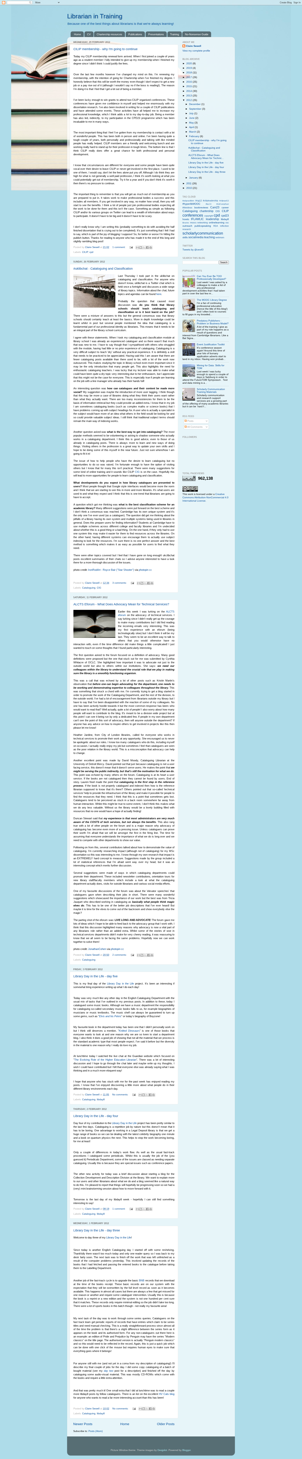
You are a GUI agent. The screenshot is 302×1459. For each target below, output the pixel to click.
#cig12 (198, 200)
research (186, 229)
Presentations (156, 34)
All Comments (195, 427)
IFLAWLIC (197, 219)
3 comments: (119, 583)
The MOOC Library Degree (212, 300)
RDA (215, 226)
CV (89, 34)
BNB (141, 1280)
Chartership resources (109, 34)
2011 (189, 183)
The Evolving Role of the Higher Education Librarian (105, 1059)
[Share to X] (144, 247)
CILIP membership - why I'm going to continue (105, 49)
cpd (91, 252)
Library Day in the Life (120, 983)
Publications (135, 34)
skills (185, 237)
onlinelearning (216, 222)
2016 (189, 82)
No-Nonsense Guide (196, 34)
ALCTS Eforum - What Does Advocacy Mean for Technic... (206, 156)
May (192, 122)
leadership (212, 219)
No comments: (120, 1094)
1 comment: (119, 247)
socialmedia (195, 237)
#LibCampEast (222, 204)
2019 (189, 68)
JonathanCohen (97, 949)
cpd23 (225, 215)
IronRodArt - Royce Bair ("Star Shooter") (111, 569)
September (195, 109)
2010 (189, 188)
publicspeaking (203, 226)
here (158, 294)
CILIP (85, 252)
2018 (189, 72)
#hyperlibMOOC (191, 204)
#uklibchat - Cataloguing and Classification (103, 268)
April (192, 127)
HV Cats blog (166, 1394)
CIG (137, 471)
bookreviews (201, 207)
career (225, 207)
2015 (189, 86)
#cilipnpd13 (224, 201)
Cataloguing (88, 587)
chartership (206, 211)
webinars (219, 237)
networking (202, 222)
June (192, 118)
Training (174, 34)
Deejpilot (162, 1450)
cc (150, 569)
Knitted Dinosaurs (129, 1030)
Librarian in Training (94, 16)
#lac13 (208, 204)
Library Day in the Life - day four (95, 1116)
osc (227, 222)
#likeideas (187, 207)
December (195, 104)
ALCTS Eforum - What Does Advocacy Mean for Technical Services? (121, 604)
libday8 (101, 1099)
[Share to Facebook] (147, 247)
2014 (189, 91)
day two (108, 1370)
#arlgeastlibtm (188, 201)
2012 (189, 100)
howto (185, 219)
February (194, 136)
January (194, 177)
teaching (209, 237)
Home (77, 34)
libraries (185, 223)
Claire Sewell (193, 46)
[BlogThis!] (140, 247)
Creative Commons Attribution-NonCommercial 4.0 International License (205, 497)
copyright (208, 216)
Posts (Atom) (95, 1431)
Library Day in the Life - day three (96, 1230)
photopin (143, 569)
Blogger (186, 1450)
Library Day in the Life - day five (95, 976)
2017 (189, 77)
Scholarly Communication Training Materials (211, 390)
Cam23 (214, 207)
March (193, 131)
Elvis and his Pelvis (110, 1016)
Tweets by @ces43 (192, 249)
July (191, 113)
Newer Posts (82, 1424)
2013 (189, 95)
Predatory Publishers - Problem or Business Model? (213, 322)
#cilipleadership (210, 200)
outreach (187, 226)
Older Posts (166, 1424)
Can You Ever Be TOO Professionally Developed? (211, 277)
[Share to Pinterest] (150, 247)
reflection (224, 226)
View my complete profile (196, 50)
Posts (190, 421)
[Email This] (137, 247)
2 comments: (119, 955)
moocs (193, 222)
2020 (189, 63)
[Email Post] (131, 247)
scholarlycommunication (202, 233)
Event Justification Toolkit (211, 344)
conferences (192, 215)
